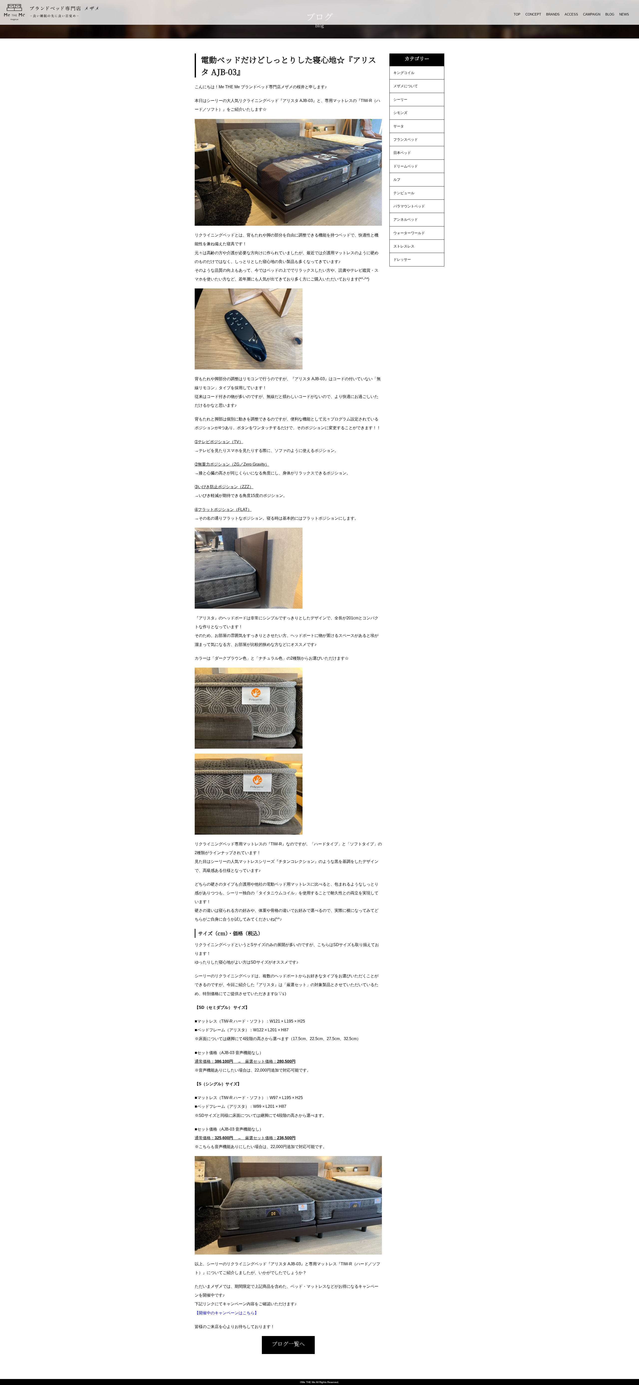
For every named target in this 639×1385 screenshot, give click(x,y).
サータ (398, 126)
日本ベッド (402, 153)
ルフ (396, 179)
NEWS (624, 14)
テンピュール (403, 193)
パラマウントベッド (409, 206)
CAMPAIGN (591, 14)
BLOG (609, 14)
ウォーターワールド (409, 233)
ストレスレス (403, 246)
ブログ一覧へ (288, 1344)
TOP (517, 14)
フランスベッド (405, 139)
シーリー (400, 99)
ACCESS (571, 14)
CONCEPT (533, 14)
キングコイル (403, 73)
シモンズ (400, 113)
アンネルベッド (405, 219)
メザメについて (405, 86)
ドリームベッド (405, 166)
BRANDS (553, 14)
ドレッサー (402, 259)
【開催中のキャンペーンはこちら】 (227, 1313)
